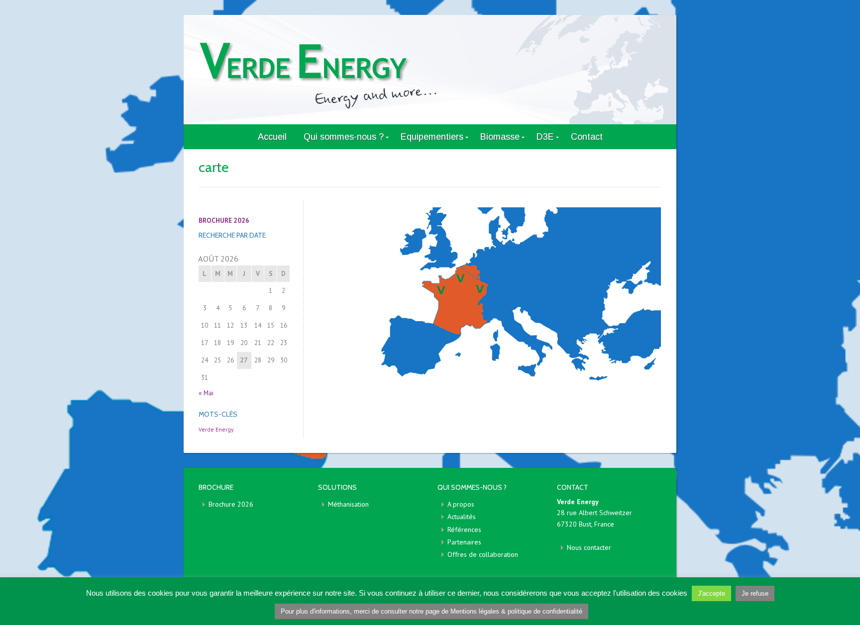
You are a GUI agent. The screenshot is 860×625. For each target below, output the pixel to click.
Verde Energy (216, 429)
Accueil (272, 137)
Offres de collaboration (482, 554)
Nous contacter (589, 547)
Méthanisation (348, 504)
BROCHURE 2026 (224, 220)
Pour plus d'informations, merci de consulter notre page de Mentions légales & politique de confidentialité (431, 611)
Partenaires (464, 541)
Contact (587, 137)
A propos (460, 504)
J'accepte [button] (711, 593)
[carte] (489, 293)
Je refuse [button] (755, 593)
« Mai (206, 392)
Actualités (461, 516)
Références (464, 529)
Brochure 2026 (231, 504)
